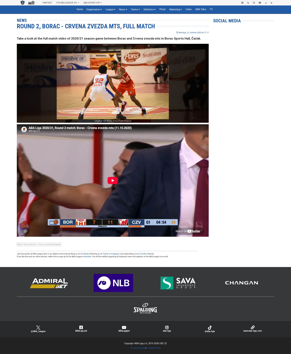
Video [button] (189, 9)
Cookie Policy (153, 348)
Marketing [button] (174, 9)
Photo (162, 9)
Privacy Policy (138, 348)
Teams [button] (134, 9)
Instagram (115, 254)
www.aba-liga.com (252, 331)
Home (80, 9)
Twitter (106, 254)
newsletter (86, 256)
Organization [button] (93, 9)
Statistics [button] (149, 9)
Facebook (85, 254)
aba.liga (167, 331)
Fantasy (47, 3)
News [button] (122, 9)
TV (211, 9)
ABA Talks (200, 9)
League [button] (109, 9)
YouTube (142, 254)
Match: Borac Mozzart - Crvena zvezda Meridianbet (38, 244)
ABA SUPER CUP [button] (92, 3)
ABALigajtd (124, 331)
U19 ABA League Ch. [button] (66, 3)
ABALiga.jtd (81, 331)
